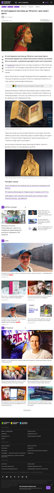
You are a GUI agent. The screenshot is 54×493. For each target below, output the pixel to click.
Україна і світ (23, 6)
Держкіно (4, 433)
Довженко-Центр (32, 433)
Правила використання (34, 466)
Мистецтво (31, 6)
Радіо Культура (32, 445)
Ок (48, 487)
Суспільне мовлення (7, 466)
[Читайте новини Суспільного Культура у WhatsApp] (22, 476)
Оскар (3, 438)
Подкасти (30, 453)
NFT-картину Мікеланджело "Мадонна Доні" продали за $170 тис (27, 192)
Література (37, 6)
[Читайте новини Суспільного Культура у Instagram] (18, 476)
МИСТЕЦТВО (10, 6)
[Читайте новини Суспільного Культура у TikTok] (26, 476)
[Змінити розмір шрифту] (52, 20)
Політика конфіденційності (9, 469)
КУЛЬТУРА (4, 6)
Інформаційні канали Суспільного (38, 469)
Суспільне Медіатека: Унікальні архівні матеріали (12, 456)
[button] (2, 56)
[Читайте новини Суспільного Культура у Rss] (14, 476)
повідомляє (11, 65)
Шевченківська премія (34, 436)
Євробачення (31, 431)
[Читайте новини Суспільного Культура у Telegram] (10, 476)
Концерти (30, 448)
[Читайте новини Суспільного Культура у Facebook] (2, 476)
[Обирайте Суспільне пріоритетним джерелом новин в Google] (2, 71)
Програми (4, 448)
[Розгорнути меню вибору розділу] (16, 2)
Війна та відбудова (23, 2)
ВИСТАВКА (17, 6)
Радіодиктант (5, 436)
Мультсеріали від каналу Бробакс (38, 450)
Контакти (4, 464)
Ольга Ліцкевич (9, 17)
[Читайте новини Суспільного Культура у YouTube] (6, 476)
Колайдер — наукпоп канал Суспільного (13, 453)
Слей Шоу (4, 450)
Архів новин (31, 464)
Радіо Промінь (5, 445)
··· (38, 2)
